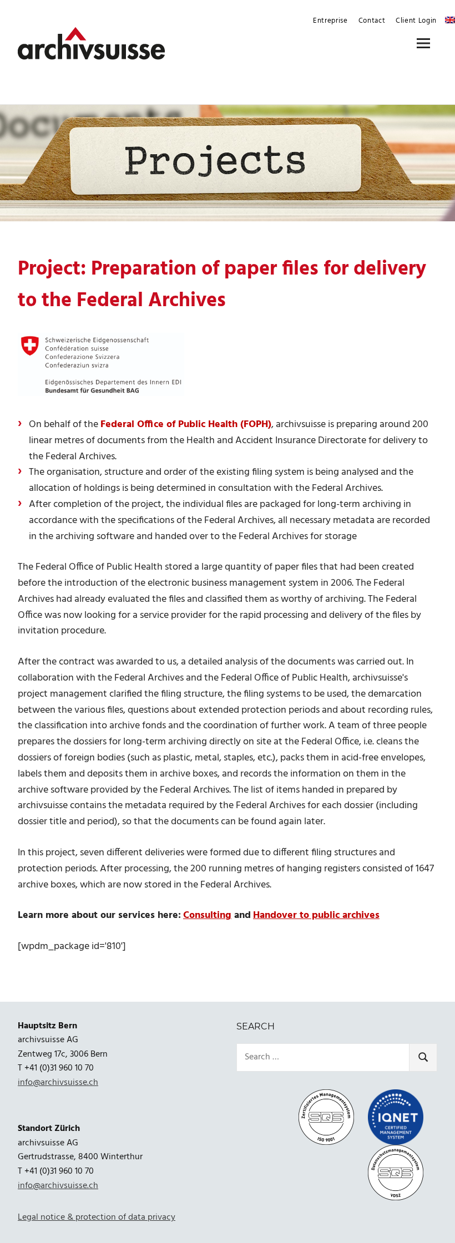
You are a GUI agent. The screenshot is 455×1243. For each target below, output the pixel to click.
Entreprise (330, 21)
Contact (372, 21)
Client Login (416, 21)
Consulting (207, 915)
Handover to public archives (316, 915)
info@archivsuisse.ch (58, 1082)
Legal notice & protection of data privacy (96, 1217)
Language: (450, 20)
